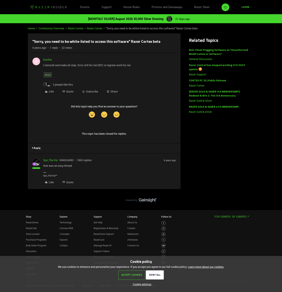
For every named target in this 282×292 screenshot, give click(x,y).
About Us (132, 222)
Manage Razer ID (102, 245)
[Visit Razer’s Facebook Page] (163, 223)
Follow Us (166, 216)
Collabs (64, 245)
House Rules (131, 7)
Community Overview (51, 28)
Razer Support (197, 74)
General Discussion (200, 59)
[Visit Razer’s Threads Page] (163, 234)
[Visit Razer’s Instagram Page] (163, 228)
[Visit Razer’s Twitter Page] (163, 240)
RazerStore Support (104, 233)
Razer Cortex (75, 28)
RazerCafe (31, 228)
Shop (28, 216)
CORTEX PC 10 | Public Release (207, 80)
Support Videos (102, 251)
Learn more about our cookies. (206, 267)
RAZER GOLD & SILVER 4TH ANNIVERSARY (214, 107)
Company (132, 216)
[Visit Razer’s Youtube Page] (163, 245)
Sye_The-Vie (50, 160)
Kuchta (47, 59)
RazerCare (99, 239)
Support (106, 7)
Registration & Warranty (106, 228)
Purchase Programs (36, 239)
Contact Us (133, 245)
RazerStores (32, 222)
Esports (64, 239)
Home (31, 28)
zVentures (132, 239)
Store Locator (33, 233)
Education (31, 251)
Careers (131, 228)
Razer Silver (202, 7)
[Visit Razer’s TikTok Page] (163, 251)
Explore (63, 216)
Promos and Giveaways (167, 7)
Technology (66, 222)
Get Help (98, 222)
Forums (85, 7)
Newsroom (133, 233)
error (48, 75)
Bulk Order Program (36, 245)
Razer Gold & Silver (200, 100)
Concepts (64, 233)
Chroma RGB (66, 228)
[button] (245, 7)
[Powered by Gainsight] (141, 201)
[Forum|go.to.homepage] (48, 7)
